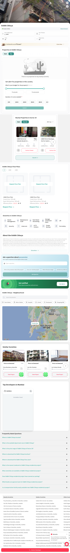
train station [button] (7, 302)
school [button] (39, 302)
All (4, 170)
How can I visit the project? (33, 269)
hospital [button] (30, 302)
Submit (25, 108)
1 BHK (9, 170)
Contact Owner (29, 150)
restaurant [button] (49, 302)
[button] (15, 203)
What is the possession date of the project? (14, 269)
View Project (11, 374)
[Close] (67, 534)
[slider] (6, 89)
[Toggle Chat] (67, 544)
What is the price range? (48, 269)
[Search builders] (30, 391)
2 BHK (16, 170)
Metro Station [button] (19, 302)
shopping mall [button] (60, 302)
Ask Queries (35, 274)
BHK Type (49, 122)
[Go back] (3, 3)
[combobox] (36, 297)
